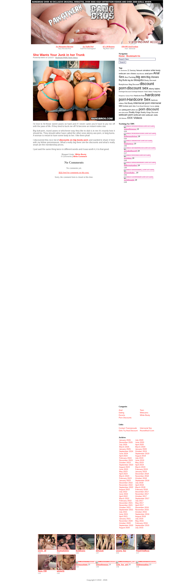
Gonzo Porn (129, 95)
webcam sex (139, 115)
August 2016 (140, 516)
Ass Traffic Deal (88, 47)
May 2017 (139, 503)
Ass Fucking (130, 77)
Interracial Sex (146, 428)
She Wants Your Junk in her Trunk (59, 55)
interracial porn (141, 103)
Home (122, 56)
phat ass (135, 110)
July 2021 (123, 512)
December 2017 (142, 492)
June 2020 (139, 442)
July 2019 (139, 458)
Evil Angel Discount (125, 91)
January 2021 (125, 519)
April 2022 (123, 496)
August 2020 (124, 528)
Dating (121, 413)
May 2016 (139, 521)
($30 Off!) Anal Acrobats (130, 47)
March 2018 (140, 487)
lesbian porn (127, 106)
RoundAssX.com (147, 431)
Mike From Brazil (138, 106)
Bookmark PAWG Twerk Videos (66, 58)
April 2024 (123, 456)
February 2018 (141, 489)
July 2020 (139, 440)
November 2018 (142, 476)
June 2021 (123, 514)
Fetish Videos (148, 91)
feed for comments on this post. (74, 172)
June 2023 (123, 469)
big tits (130, 80)
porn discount (149, 109)
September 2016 (142, 514)
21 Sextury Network (135, 70)
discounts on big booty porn (73, 140)
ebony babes (154, 89)
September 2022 (126, 487)
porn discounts (123, 112)
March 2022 (124, 498)
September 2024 (126, 451)
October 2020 (125, 523)
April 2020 (139, 445)
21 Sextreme (123, 70)
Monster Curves (149, 106)
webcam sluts (152, 115)
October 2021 (125, 507)
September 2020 (126, 525)
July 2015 (139, 528)
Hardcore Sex (138, 99)
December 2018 (142, 474)
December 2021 (126, 503)
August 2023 (124, 467)
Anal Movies (140, 73)
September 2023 (126, 465)
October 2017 (141, 496)
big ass (141, 77)
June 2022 (123, 494)
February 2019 (141, 469)
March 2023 (124, 476)
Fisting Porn (157, 91)
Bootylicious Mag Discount (129, 84)
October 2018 (141, 478)
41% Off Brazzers (109, 47)
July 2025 (123, 445)
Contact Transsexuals (128, 428)
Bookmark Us (133, 56)
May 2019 (139, 462)
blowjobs (139, 80)
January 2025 (125, 449)
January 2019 (141, 471)
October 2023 (125, 462)
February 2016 (141, 523)
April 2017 (139, 505)
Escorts (122, 415)
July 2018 (139, 483)
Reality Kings (134, 112)
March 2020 (140, 447)
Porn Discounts (125, 418)
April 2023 (123, 474)
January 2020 (141, 449)
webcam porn (126, 115)
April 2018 (139, 485)
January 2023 (125, 480)
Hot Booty (128, 103)
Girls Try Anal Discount (128, 431)
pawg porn (126, 110)
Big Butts (123, 80)
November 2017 (142, 494)
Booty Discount (150, 80)
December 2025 (126, 442)
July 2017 (139, 501)
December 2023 (126, 460)
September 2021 (126, 510)
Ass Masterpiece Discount (64, 47)
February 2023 (125, 478)
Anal (120, 410)
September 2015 (142, 525)
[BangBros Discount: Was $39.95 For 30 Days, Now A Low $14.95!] (97, 43)
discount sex (137, 88)
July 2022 (123, 492)
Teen (142, 410)
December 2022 (126, 483)
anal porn (149, 73)
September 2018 (142, 480)
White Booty (80, 154)
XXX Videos (134, 117)
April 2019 (139, 465)
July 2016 (139, 519)
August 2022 (124, 489)
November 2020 (126, 521)
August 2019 (140, 456)
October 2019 (141, 451)
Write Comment (80, 156)
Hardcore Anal (139, 96)
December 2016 (142, 507)
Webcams (144, 413)
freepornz (122, 95)
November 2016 (142, 510)
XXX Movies (123, 118)
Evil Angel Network (137, 91)
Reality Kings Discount (149, 112)
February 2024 (125, 458)
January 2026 (125, 440)
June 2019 (139, 460)
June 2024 (123, 453)
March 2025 (124, 447)
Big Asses (152, 76)
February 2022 (125, 501)
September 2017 (142, 498)
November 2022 (126, 485)
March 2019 (140, 467)
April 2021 (123, 516)
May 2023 (123, 471)
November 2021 (126, 505)
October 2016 (141, 512)
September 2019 (142, 453)
